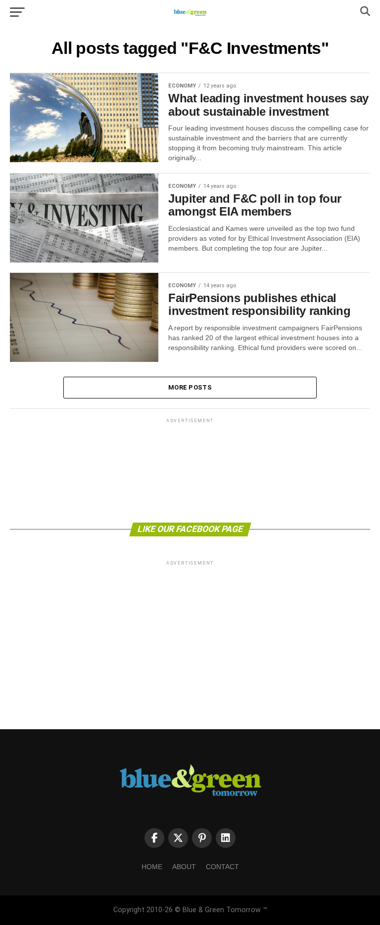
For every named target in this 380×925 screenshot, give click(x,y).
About (184, 867)
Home (152, 867)
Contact (222, 867)
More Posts (190, 387)
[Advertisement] (190, 469)
